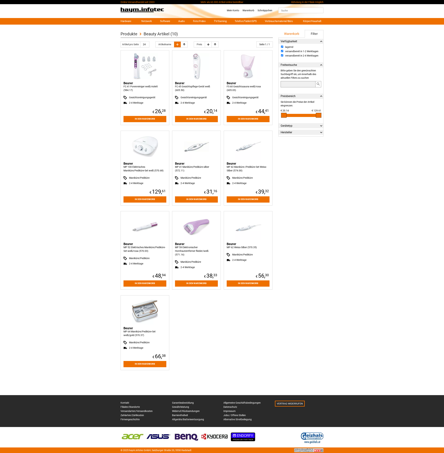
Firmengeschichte (130, 419)
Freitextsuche (289, 65)
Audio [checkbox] (181, 21)
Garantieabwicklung (183, 402)
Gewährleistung (180, 407)
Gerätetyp (286, 125)
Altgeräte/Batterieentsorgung (188, 419)
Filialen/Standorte (130, 407)
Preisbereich (288, 96)
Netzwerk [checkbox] (146, 21)
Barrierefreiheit (180, 415)
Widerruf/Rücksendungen (186, 411)
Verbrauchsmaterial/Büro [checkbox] (279, 21)
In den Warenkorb (145, 119)
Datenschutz (230, 407)
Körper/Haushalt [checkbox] (312, 21)
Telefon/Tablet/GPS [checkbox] (246, 21)
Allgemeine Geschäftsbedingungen (242, 402)
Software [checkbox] (165, 21)
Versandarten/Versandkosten (137, 411)
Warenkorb (248, 10)
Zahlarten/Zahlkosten (132, 415)
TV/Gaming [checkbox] (220, 21)
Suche (284, 10)
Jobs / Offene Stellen (234, 415)
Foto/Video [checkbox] (199, 21)
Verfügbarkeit (289, 41)
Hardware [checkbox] (126, 21)
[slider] (284, 115)
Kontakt (125, 402)
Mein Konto (233, 10)
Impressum (229, 411)
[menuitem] (127, 21)
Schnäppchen (265, 10)
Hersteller (286, 132)
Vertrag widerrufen (290, 403)
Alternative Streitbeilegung (237, 419)
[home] (142, 10)
